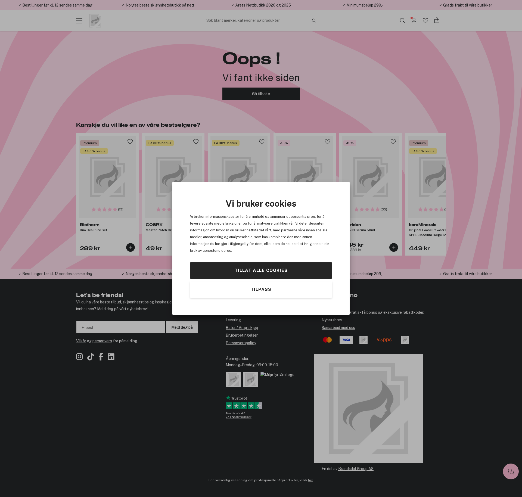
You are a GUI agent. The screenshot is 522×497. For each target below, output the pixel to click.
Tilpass (261, 289)
